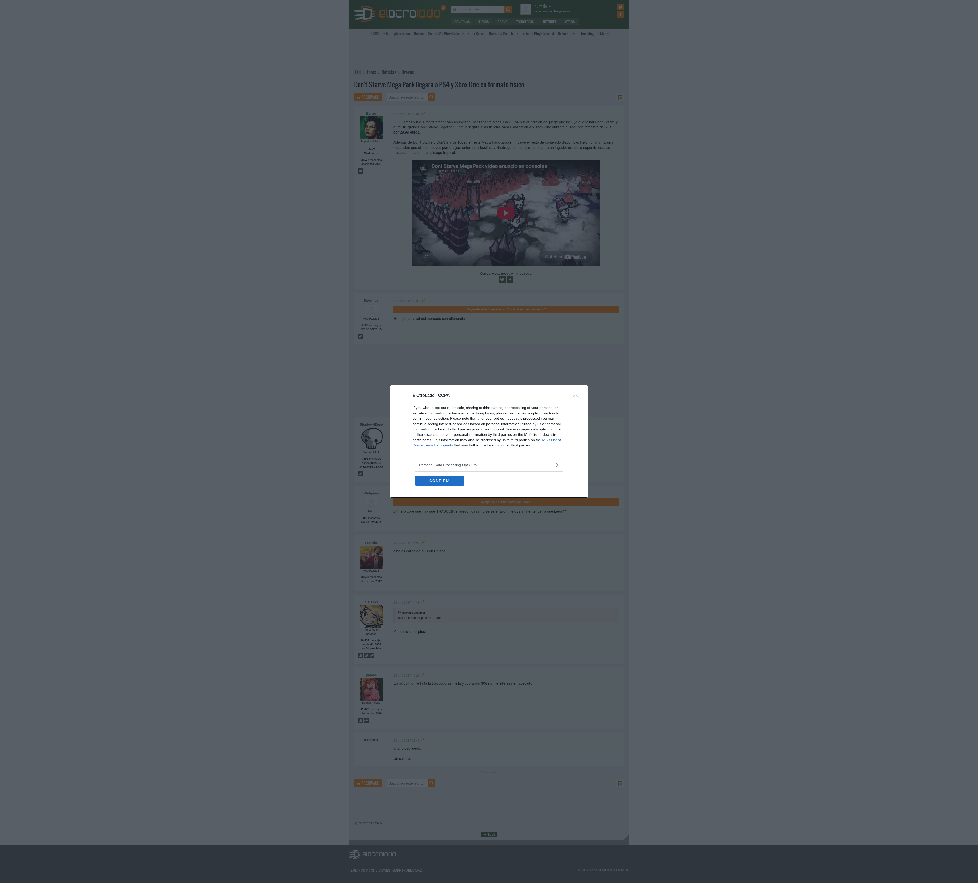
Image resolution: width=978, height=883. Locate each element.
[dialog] (489, 441)
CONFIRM (439, 481)
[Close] (577, 396)
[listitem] (489, 465)
